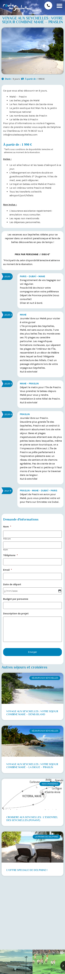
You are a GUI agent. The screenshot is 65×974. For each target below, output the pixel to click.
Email (7, 569)
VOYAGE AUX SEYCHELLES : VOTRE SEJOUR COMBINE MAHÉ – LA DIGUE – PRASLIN (32, 766)
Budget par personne (15, 598)
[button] (59, 6)
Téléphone (10, 555)
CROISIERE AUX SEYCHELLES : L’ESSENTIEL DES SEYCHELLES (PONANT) (32, 819)
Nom (7, 526)
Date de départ (12, 584)
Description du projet (16, 613)
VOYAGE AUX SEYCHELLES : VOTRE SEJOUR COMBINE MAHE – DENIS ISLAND (32, 713)
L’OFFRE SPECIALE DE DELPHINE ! (26, 870)
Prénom (7, 539)
